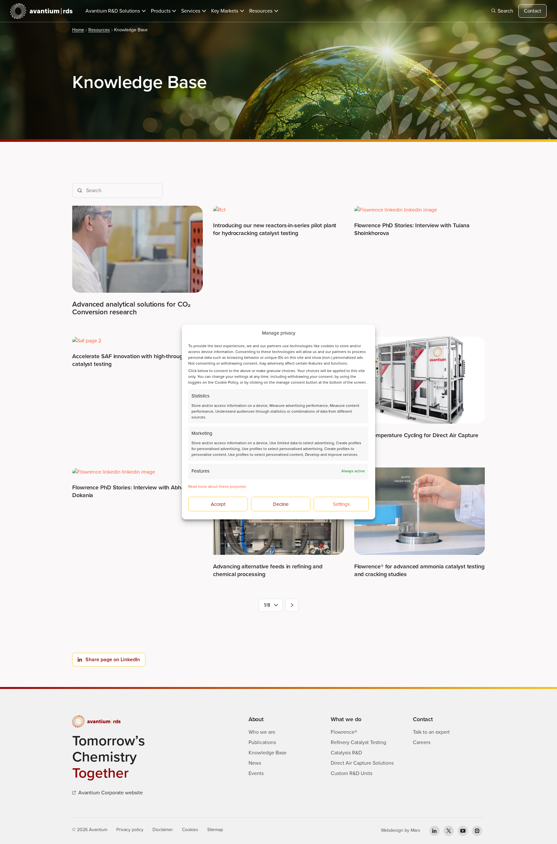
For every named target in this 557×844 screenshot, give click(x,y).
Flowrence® (344, 732)
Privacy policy (129, 829)
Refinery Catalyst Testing (358, 742)
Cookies (190, 829)
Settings (341, 504)
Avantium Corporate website (110, 792)
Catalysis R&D (346, 752)
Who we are (262, 732)
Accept (218, 504)
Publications (262, 742)
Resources (99, 29)
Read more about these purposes (217, 486)
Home (78, 29)
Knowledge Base (268, 752)
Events (256, 773)
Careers (421, 742)
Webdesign (392, 830)
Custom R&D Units (351, 773)
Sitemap (215, 829)
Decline (280, 504)
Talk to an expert (431, 732)
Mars (415, 830)
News (255, 763)
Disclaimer (162, 829)
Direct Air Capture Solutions (362, 763)
